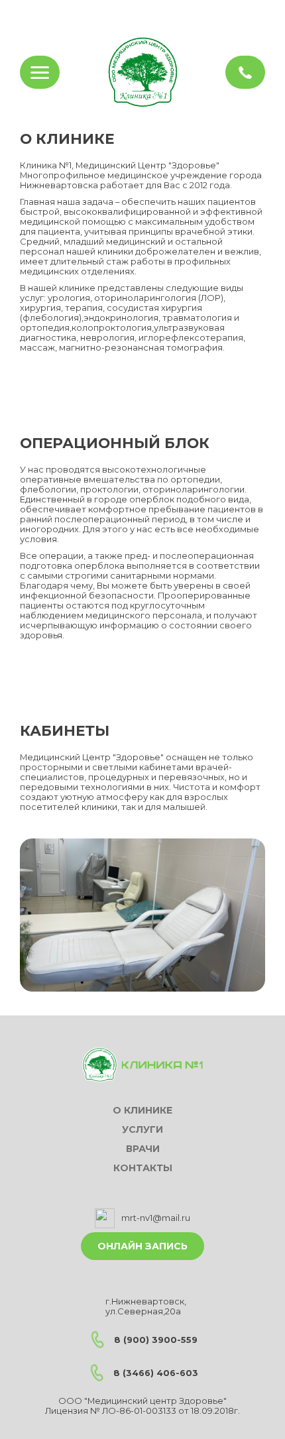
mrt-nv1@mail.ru (155, 1218)
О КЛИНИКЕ (142, 1110)
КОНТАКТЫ (142, 1168)
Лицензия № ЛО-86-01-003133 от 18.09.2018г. (142, 1411)
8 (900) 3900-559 (156, 1340)
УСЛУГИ (142, 1129)
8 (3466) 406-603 (155, 1373)
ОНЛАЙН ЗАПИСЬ (142, 1246)
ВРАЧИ (143, 1149)
